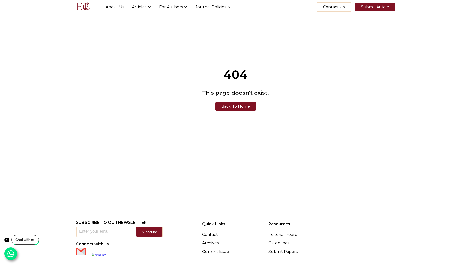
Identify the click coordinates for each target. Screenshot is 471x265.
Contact (210, 234)
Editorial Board (283, 234)
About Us (115, 7)
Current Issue (215, 251)
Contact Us (334, 7)
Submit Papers (283, 251)
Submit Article (375, 7)
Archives (210, 243)
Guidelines (278, 243)
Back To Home (235, 106)
